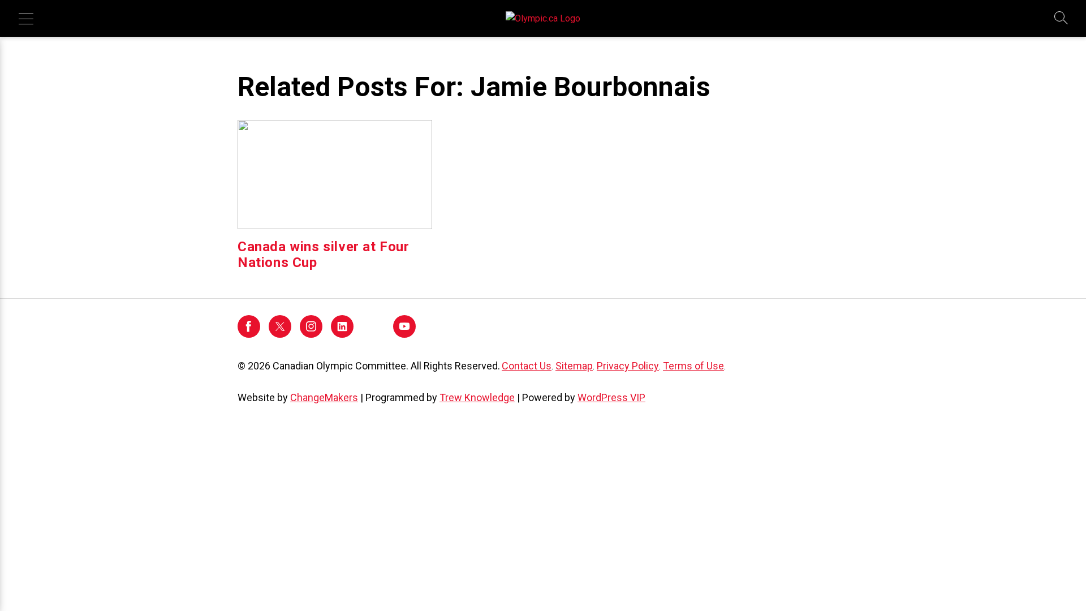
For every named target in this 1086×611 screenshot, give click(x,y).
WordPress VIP (611, 397)
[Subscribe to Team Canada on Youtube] (404, 334)
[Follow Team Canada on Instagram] (311, 334)
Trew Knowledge (477, 397)
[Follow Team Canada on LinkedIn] (342, 334)
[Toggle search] (1061, 18)
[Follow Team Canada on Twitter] (280, 334)
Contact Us (526, 366)
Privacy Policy (628, 366)
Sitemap (574, 366)
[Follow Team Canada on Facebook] (249, 334)
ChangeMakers (324, 397)
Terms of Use (693, 366)
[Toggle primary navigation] (26, 18)
